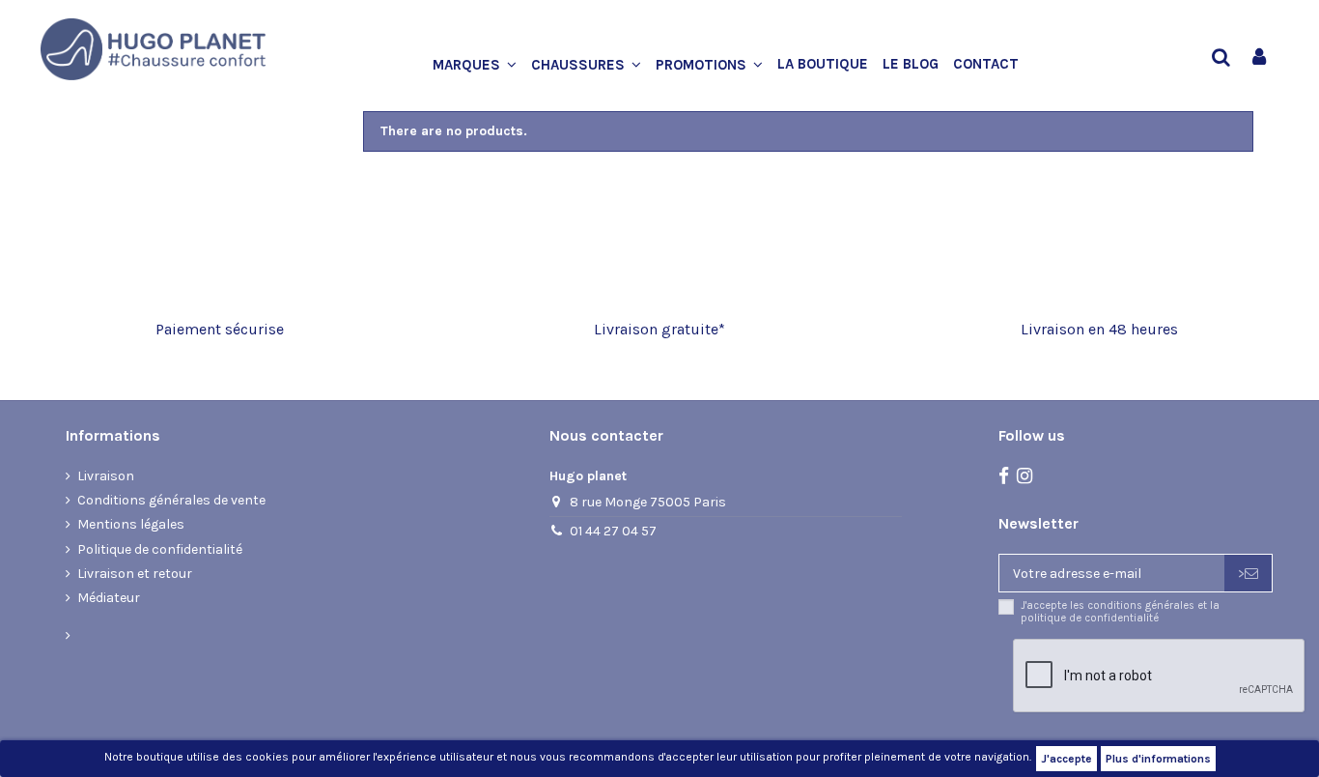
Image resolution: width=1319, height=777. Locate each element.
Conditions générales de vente (171, 500)
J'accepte (1066, 758)
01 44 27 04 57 (613, 531)
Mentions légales (130, 524)
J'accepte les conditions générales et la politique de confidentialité (1120, 611)
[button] (482, 65)
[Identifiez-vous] (1259, 58)
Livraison (105, 476)
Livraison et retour (134, 573)
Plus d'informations (1158, 758)
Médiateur (108, 598)
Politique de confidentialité (159, 549)
